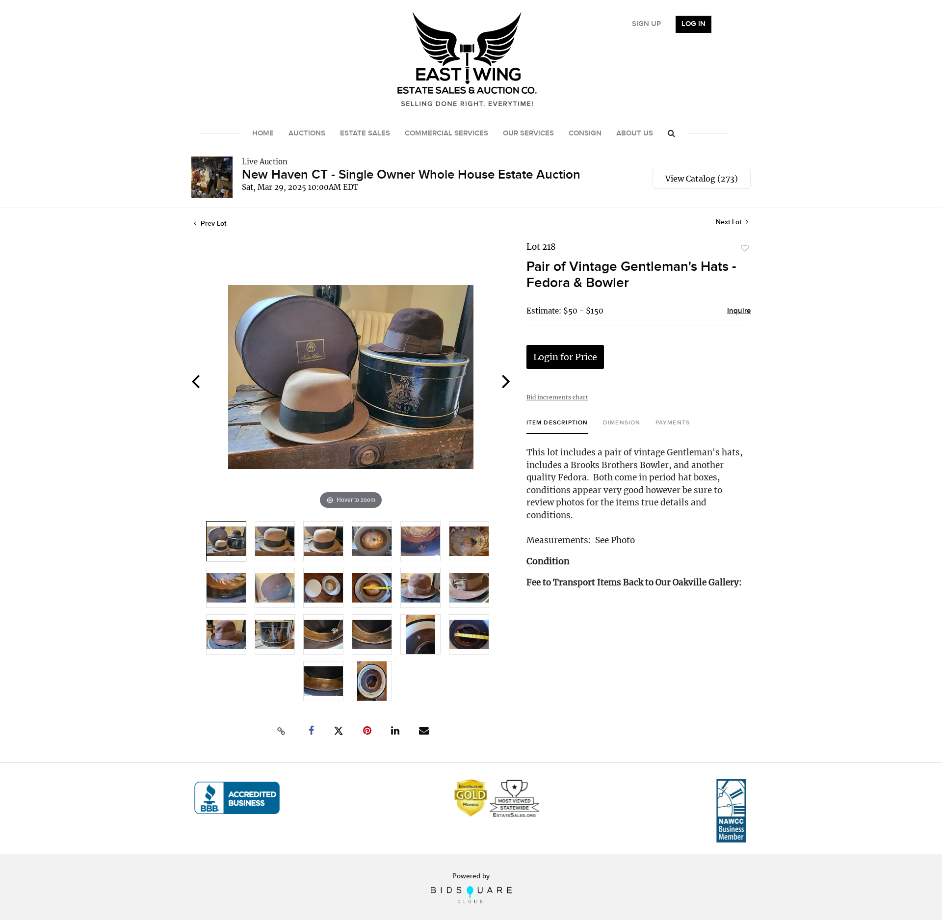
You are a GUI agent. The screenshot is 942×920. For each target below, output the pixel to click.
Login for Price (565, 357)
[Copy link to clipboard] (282, 731)
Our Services (528, 133)
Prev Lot (212, 223)
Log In (693, 24)
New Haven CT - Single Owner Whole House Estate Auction (411, 175)
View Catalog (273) (701, 179)
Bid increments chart (557, 397)
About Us (634, 133)
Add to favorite (745, 248)
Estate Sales (365, 133)
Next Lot (729, 222)
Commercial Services (446, 133)
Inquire (739, 311)
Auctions (306, 133)
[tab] (557, 427)
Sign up (646, 24)
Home (263, 133)
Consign (585, 133)
